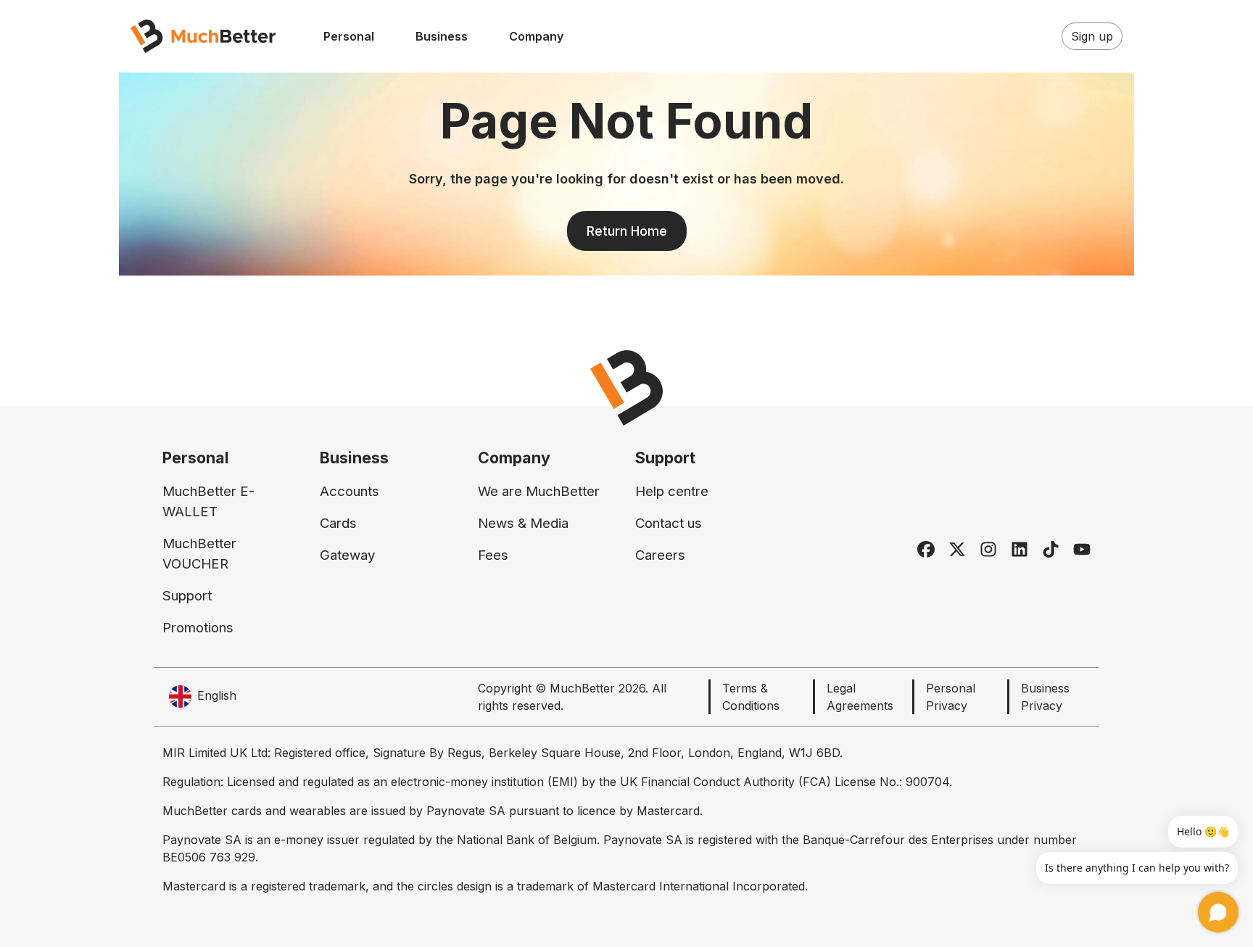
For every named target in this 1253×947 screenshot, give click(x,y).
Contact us (668, 523)
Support (187, 595)
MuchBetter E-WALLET (208, 501)
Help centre (671, 491)
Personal (348, 36)
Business (441, 36)
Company (536, 36)
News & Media (523, 523)
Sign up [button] (1092, 36)
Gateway (347, 555)
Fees (493, 555)
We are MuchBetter (539, 491)
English (216, 695)
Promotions (197, 627)
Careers (660, 555)
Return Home (627, 231)
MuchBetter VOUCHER (199, 553)
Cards (338, 523)
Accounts (349, 491)
